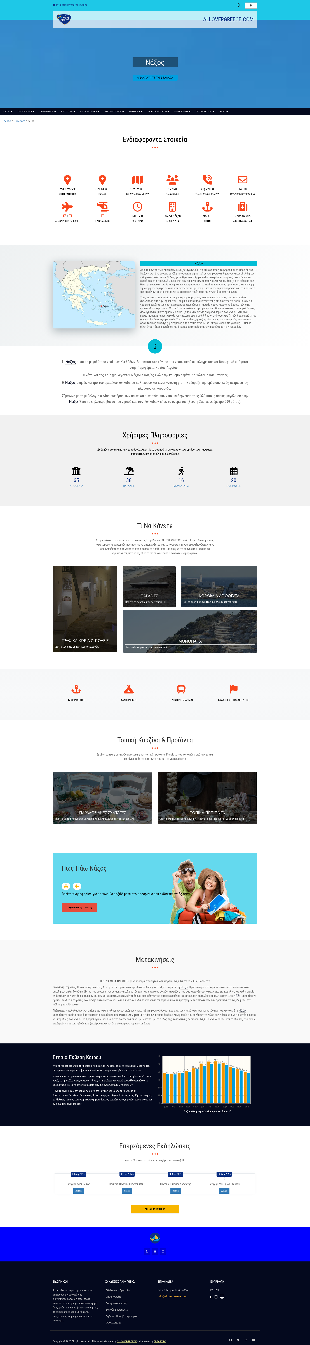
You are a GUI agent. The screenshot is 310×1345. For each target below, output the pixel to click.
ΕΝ (217, 1290)
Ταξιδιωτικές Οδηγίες (79, 907)
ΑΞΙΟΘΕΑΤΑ (76, 485)
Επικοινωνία (113, 1296)
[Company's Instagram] (246, 1341)
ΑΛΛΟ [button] (223, 111)
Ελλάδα (7, 121)
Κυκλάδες (19, 121)
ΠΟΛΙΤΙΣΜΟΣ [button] (47, 111)
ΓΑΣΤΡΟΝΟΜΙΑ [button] (204, 111)
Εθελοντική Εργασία (118, 1290)
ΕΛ (211, 1290)
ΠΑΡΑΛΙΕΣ (129, 485)
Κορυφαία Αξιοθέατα (219, 595)
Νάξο (73, 401)
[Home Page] (155, 1238)
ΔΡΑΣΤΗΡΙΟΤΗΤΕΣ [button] (157, 111)
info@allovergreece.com (172, 1296)
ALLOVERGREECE (127, 1341)
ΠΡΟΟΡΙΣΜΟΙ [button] (25, 111)
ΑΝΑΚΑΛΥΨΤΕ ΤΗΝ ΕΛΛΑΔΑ (155, 78)
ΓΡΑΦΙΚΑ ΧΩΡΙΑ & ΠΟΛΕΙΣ (85, 640)
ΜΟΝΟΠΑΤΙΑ (181, 485)
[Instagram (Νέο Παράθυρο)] (155, 1251)
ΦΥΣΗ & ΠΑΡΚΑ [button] (89, 111)
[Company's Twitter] (238, 1341)
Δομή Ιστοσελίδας (116, 1303)
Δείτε (79, 1190)
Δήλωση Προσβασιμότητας (122, 1316)
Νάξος (70, 361)
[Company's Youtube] (253, 1341)
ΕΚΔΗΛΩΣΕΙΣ (233, 485)
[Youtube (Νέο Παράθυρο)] (163, 1251)
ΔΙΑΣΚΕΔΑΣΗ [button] (181, 111)
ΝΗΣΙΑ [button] (6, 111)
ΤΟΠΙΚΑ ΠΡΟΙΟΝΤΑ (207, 812)
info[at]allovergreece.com (71, 4)
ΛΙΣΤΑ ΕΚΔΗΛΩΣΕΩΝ (155, 1209)
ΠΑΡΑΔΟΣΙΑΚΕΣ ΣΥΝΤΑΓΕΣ (102, 812)
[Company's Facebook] (230, 1341)
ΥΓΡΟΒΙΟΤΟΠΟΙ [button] (113, 111)
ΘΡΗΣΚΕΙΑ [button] (135, 111)
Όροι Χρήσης (113, 1322)
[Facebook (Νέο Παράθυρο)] (147, 1251)
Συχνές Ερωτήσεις (117, 1309)
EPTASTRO (160, 1341)
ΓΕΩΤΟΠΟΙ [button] (67, 111)
